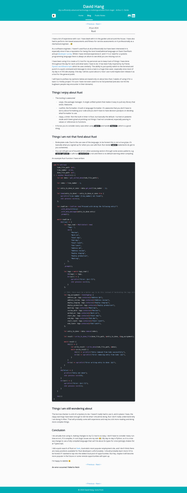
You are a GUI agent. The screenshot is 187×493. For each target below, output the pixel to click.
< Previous (90, 24)
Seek (78, 448)
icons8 (106, 490)
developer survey (65, 54)
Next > (98, 24)
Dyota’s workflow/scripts (62, 66)
